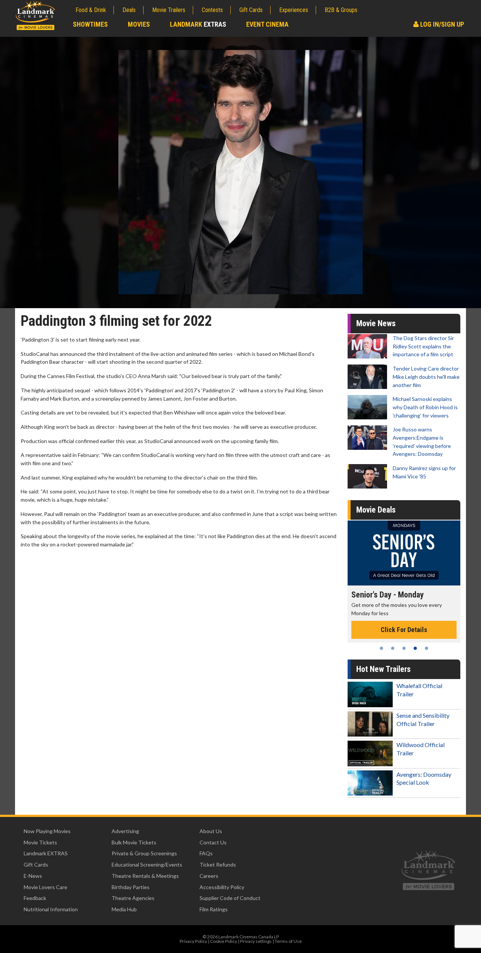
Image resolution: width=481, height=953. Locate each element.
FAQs (206, 853)
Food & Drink (91, 10)
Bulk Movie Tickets (134, 842)
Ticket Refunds (218, 864)
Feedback (35, 898)
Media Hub (124, 909)
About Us (211, 831)
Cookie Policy (223, 941)
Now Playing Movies (47, 831)
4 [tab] (415, 648)
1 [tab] (381, 648)
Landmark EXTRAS (46, 853)
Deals (129, 10)
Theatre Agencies (133, 898)
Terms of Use (288, 941)
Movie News (376, 323)
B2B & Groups (341, 10)
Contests (212, 10)
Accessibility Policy (222, 887)
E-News (33, 876)
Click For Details (426, 622)
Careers (209, 876)
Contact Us (213, 842)
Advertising (125, 831)
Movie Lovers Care (45, 887)
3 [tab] (404, 648)
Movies (139, 24)
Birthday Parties (131, 887)
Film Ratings (214, 909)
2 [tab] (392, 648)
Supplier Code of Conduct (230, 898)
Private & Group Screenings (144, 853)
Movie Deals (376, 509)
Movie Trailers (168, 10)
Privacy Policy (193, 941)
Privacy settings (256, 941)
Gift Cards (251, 10)
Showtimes (90, 24)
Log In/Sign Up (441, 24)
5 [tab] (426, 648)
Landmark (198, 24)
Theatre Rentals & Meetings (145, 876)
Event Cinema (267, 24)
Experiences (293, 10)
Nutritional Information (51, 909)
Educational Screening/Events (147, 864)
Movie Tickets (40, 842)
